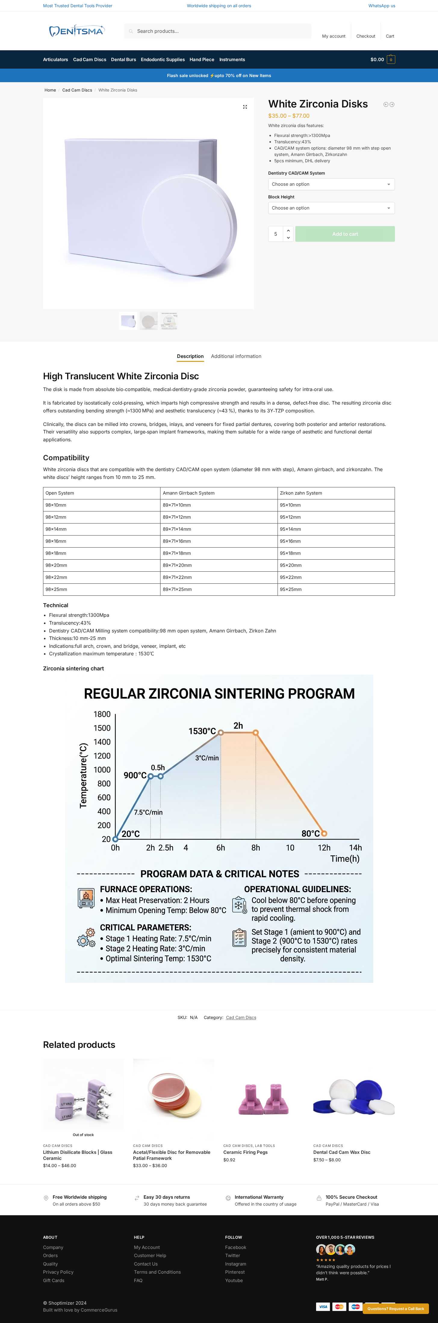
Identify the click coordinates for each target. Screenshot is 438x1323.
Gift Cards (53, 1280)
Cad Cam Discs (77, 90)
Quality (50, 1264)
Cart (390, 36)
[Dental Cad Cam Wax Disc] (386, 104)
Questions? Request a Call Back (396, 1308)
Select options (83, 1178)
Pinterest (235, 1272)
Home (50, 90)
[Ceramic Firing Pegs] (264, 1099)
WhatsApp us (381, 5)
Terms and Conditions (157, 1272)
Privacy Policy (58, 1272)
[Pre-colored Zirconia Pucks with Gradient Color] (392, 104)
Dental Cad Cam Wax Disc (342, 1152)
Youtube (234, 1280)
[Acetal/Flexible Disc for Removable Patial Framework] (173, 1099)
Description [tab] (190, 356)
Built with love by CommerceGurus (80, 1310)
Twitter (232, 1255)
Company (53, 1247)
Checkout (365, 36)
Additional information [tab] (236, 356)
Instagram (235, 1264)
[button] (383, 60)
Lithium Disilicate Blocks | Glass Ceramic (77, 1155)
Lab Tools (265, 1146)
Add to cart (345, 234)
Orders (50, 1255)
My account (334, 36)
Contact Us (146, 1264)
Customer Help (150, 1255)
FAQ (138, 1280)
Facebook (235, 1247)
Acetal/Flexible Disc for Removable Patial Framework (171, 1155)
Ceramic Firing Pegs (245, 1152)
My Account (147, 1247)
